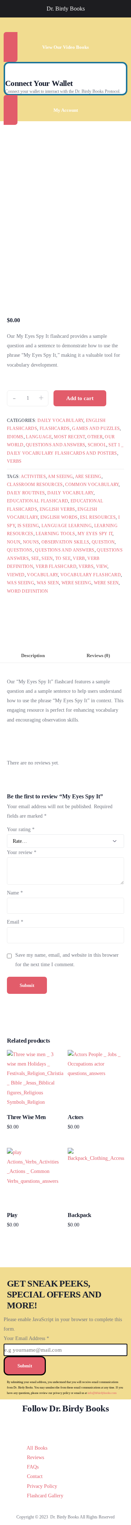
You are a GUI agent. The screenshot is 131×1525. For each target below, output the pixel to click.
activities (33, 476)
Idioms (15, 436)
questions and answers (64, 550)
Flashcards (55, 428)
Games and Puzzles (96, 428)
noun (13, 542)
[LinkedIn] (88, 1426)
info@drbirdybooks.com (102, 1393)
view (101, 566)
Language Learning (66, 525)
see (35, 558)
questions (20, 550)
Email (15, 922)
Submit (24, 1365)
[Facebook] (43, 1426)
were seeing (76, 582)
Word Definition (27, 591)
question (103, 542)
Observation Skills (65, 542)
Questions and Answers (55, 444)
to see (63, 558)
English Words (59, 517)
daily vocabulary (70, 492)
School (97, 444)
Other (95, 436)
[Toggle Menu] (9, 8)
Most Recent (69, 436)
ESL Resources (98, 517)
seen (47, 558)
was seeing (20, 582)
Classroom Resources (35, 484)
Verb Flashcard (56, 566)
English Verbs (57, 509)
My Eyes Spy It (95, 533)
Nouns (31, 542)
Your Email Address (26, 1338)
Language (38, 436)
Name (15, 893)
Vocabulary (42, 574)
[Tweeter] (54, 1426)
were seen (106, 582)
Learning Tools (55, 533)
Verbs (14, 461)
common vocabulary (92, 484)
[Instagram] (77, 1426)
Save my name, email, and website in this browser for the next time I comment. (67, 959)
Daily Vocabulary (60, 420)
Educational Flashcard (37, 500)
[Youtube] (65, 1426)
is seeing (28, 525)
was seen (48, 582)
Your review (21, 852)
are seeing (88, 476)
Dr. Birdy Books (66, 8)
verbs (86, 566)
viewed (16, 574)
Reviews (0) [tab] (98, 655)
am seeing (60, 476)
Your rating (21, 829)
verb (79, 558)
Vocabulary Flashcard (90, 574)
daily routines (26, 492)
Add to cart (80, 398)
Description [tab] (33, 655)
